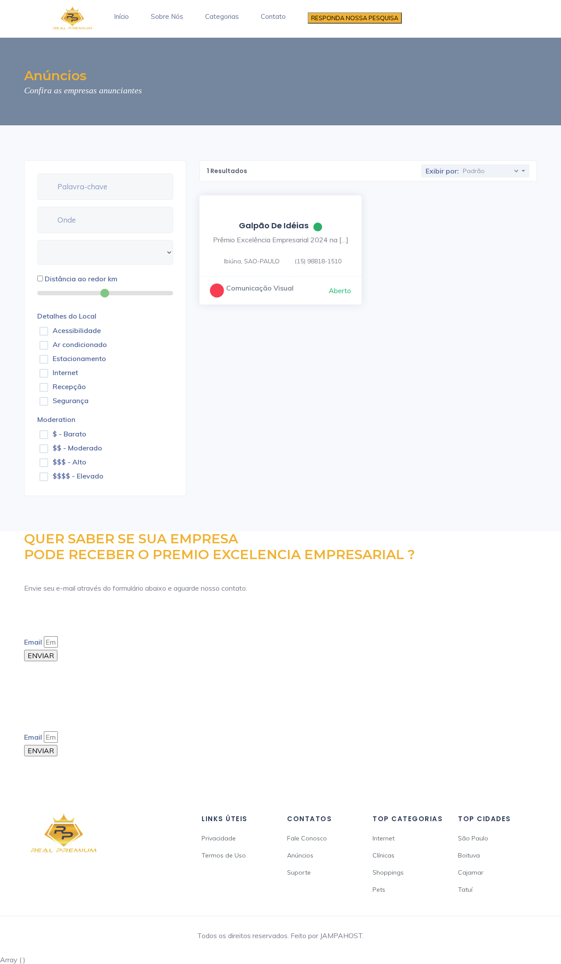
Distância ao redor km (81, 278)
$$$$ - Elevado (78, 475)
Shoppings (388, 872)
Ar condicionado (80, 344)
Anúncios (300, 855)
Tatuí (465, 889)
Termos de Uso (224, 855)
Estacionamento (79, 358)
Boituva (469, 855)
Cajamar (470, 872)
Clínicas (383, 855)
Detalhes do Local (66, 316)
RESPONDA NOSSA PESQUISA (354, 17)
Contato (273, 16)
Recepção (69, 386)
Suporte (299, 872)
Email (33, 642)
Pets (379, 889)
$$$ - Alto (69, 461)
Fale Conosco (307, 838)
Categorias (222, 16)
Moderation (56, 419)
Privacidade (219, 838)
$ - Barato (69, 433)
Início (121, 16)
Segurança (71, 400)
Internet (65, 372)
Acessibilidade (77, 330)
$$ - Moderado (77, 447)
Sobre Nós (167, 16)
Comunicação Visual (260, 288)
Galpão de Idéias (274, 225)
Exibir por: (442, 171)
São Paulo (473, 838)
